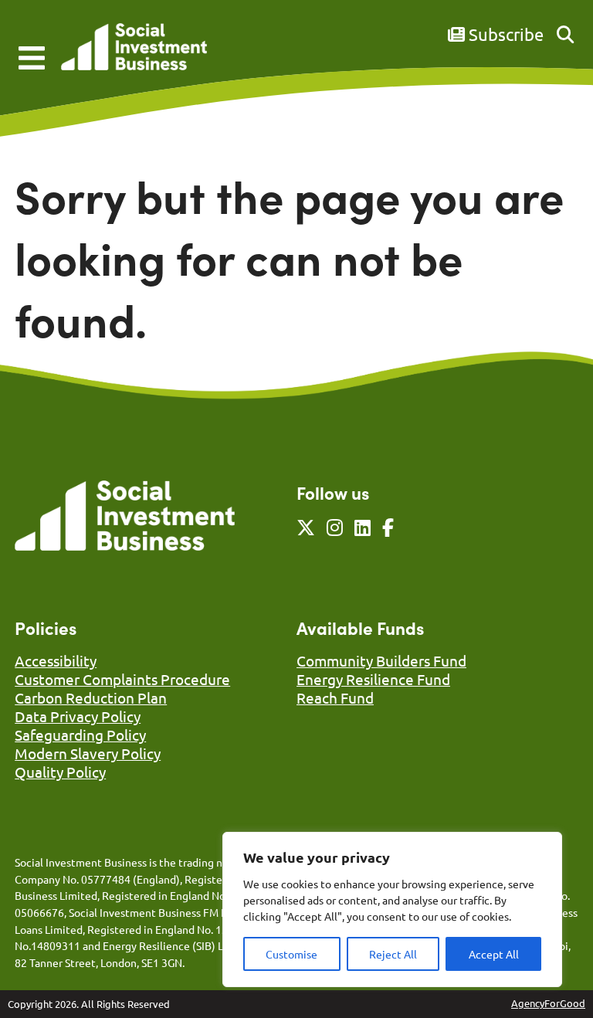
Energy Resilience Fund (373, 679)
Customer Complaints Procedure (122, 679)
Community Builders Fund (381, 660)
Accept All (494, 954)
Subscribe (504, 34)
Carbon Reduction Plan (91, 697)
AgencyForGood (548, 1003)
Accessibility (56, 660)
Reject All (393, 954)
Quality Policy (60, 771)
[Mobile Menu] (32, 58)
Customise (291, 954)
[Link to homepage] (134, 48)
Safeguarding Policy (80, 734)
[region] (392, 909)
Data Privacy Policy (78, 716)
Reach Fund (335, 697)
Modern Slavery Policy (88, 753)
